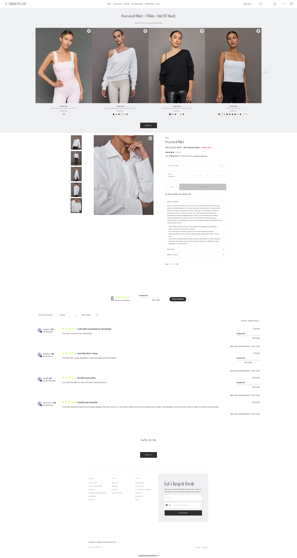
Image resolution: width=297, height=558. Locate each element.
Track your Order (95, 486)
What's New (93, 483)
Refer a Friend (117, 493)
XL (221, 175)
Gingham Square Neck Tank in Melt (64, 108)
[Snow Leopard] (238, 114)
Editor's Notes (172, 202)
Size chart (171, 176)
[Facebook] (171, 264)
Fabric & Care (172, 255)
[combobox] (68, 315)
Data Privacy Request (143, 489)
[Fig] (240, 114)
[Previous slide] (33, 72)
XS (194, 175)
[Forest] (127, 114)
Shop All (92, 499)
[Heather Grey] (116, 114)
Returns (92, 489)
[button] (148, 555)
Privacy (205, 547)
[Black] (113, 114)
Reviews (115, 489)
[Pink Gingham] (64, 114)
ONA (167, 138)
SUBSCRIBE (183, 513)
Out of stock (202, 187)
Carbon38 (97, 547)
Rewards (115, 486)
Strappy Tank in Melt (233, 108)
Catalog (138, 493)
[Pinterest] (177, 264)
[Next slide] (264, 72)
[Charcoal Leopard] (227, 114)
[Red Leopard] (230, 114)
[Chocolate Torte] (235, 114)
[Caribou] (124, 114)
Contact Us (139, 486)
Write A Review (178, 299)
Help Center (139, 483)
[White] (121, 114)
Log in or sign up (200, 156)
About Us (115, 483)
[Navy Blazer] (119, 114)
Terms (197, 547)
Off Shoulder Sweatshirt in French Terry (120, 108)
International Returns (97, 493)
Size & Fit (171, 249)
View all (148, 125)
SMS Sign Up (139, 496)
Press (137, 499)
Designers (92, 496)
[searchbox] (47, 315)
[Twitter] (174, 264)
